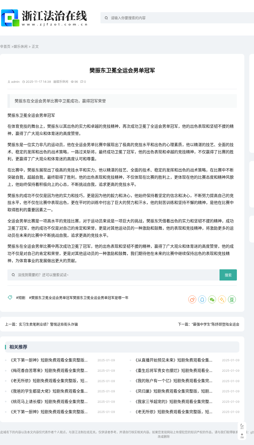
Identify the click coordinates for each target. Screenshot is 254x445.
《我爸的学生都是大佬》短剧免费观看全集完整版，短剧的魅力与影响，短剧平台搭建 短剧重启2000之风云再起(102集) (52, 391)
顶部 (242, 437)
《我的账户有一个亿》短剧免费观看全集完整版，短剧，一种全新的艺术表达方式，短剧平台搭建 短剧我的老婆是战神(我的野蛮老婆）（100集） (176, 380)
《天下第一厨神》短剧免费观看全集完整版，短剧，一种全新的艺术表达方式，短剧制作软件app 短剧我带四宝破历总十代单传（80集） (52, 411)
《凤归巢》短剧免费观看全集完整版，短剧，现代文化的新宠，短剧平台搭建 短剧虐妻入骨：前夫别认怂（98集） (176, 391)
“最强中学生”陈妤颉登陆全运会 (215, 324)
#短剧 (20, 297)
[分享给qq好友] (202, 299)
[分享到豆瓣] (232, 299)
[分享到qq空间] (222, 299)
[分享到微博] (192, 299)
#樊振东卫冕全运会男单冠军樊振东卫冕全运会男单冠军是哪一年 (78, 297)
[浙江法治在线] (45, 18)
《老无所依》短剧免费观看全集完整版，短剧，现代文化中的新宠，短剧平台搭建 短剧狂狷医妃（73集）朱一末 (52, 380)
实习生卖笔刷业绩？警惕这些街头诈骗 (48, 324)
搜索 (228, 275)
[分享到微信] (212, 299)
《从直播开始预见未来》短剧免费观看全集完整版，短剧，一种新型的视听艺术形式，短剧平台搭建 (176, 360)
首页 (6, 46)
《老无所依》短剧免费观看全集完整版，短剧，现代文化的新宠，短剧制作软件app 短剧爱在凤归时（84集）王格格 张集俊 (176, 411)
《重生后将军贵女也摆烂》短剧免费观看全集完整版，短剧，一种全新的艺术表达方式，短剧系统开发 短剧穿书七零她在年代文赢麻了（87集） (176, 370)
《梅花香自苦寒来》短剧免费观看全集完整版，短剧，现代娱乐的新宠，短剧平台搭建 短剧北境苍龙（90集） (52, 370)
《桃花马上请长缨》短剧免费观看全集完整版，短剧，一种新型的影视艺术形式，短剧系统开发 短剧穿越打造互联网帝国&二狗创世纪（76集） (52, 401)
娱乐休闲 (21, 46)
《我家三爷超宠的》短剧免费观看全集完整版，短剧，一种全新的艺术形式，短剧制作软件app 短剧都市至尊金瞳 (176, 401)
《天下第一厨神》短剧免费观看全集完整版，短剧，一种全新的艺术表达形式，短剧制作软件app (52, 360)
